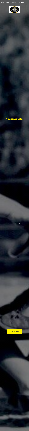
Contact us (21, 2)
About (7, 2)
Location (13, 2)
